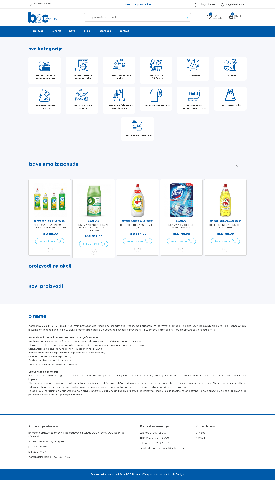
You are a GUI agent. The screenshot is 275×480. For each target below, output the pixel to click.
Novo (72, 30)
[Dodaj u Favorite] (50, 249)
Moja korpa (237, 16)
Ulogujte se (207, 4)
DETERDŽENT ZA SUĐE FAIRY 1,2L (137, 226)
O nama (56, 30)
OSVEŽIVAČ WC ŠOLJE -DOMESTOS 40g (181, 226)
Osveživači (93, 221)
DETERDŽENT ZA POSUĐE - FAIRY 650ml (225, 226)
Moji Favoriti (216, 16)
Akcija (87, 30)
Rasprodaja (105, 30)
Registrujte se (235, 4)
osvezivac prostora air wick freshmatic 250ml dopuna (94, 228)
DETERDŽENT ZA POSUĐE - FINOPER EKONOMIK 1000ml (50, 226)
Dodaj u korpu (47, 241)
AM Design (177, 474)
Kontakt (124, 30)
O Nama (200, 432)
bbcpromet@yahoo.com (170, 448)
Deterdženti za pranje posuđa (49, 221)
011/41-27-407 (160, 443)
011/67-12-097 (42, 4)
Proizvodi (38, 30)
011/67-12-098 (160, 437)
